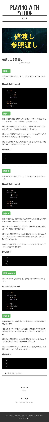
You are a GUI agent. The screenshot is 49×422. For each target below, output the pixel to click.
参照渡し (19, 373)
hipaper (28, 418)
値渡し (14, 373)
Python (9, 373)
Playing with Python (24, 10)
